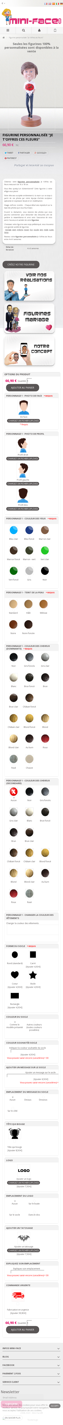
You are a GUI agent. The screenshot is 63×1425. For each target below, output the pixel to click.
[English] (49, 3)
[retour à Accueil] (4, 38)
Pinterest (11, 158)
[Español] (53, 3)
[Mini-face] (31, 16)
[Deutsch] (61, 3)
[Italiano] (57, 3)
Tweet (10, 152)
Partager (24, 152)
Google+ (41, 152)
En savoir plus (12, 1417)
